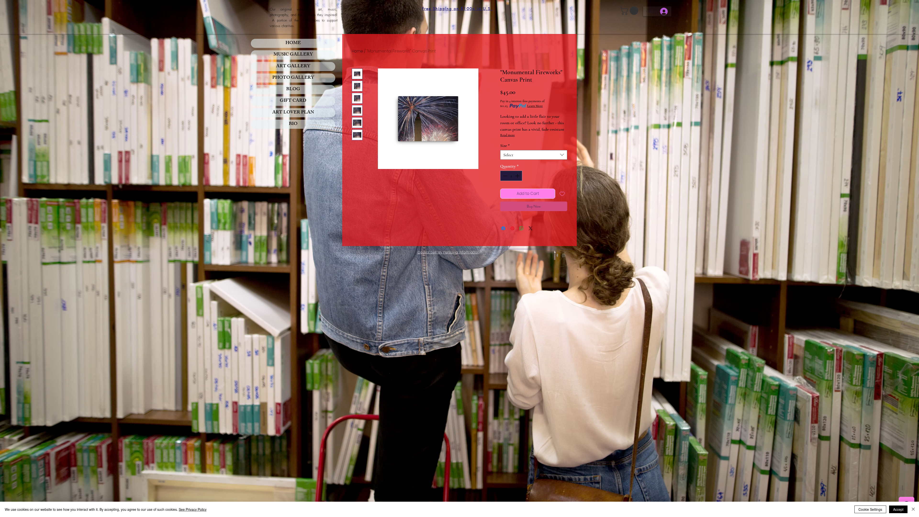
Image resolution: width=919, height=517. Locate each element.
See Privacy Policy (193, 509)
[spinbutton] (511, 176)
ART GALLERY (293, 66)
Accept (898, 509)
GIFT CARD (293, 101)
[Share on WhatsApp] (521, 228)
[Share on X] (530, 228)
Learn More (535, 106)
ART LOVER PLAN (293, 113)
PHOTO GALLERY (293, 78)
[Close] (913, 509)
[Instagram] (563, 255)
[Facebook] (557, 255)
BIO (293, 124)
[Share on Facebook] (503, 228)
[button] (630, 10)
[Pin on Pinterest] (512, 228)
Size (505, 145)
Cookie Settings (870, 509)
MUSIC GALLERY (293, 55)
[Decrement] (504, 176)
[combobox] (533, 155)
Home (357, 51)
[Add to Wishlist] (562, 194)
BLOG (293, 89)
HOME (293, 43)
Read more (507, 135)
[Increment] (517, 176)
